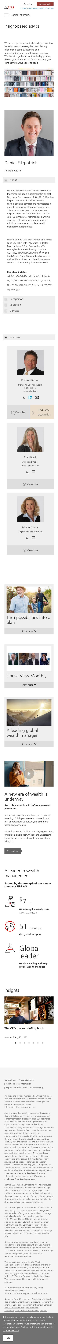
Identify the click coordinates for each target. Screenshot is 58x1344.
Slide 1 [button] (15, 1043)
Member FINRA (16, 1219)
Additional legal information (18, 1084)
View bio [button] (22, 413)
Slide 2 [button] (20, 1043)
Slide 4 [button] (29, 1043)
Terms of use (10, 1080)
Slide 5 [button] (33, 1043)
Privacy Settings (36, 1088)
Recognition (16, 299)
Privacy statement (26, 1080)
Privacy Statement (32, 1324)
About (13, 180)
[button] (36, 396)
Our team (15, 337)
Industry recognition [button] (45, 412)
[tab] (15, 1043)
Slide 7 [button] (42, 1043)
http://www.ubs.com (25, 1107)
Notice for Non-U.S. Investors (17, 1299)
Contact (14, 310)
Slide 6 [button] (37, 1043)
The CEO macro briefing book (24, 1028)
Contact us (27, 4)
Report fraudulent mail (16, 1088)
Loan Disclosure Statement (27, 1310)
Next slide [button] (49, 1013)
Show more (29, 632)
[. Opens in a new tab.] (9, 7)
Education (15, 304)
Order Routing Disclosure (29, 1302)
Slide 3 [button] (24, 1043)
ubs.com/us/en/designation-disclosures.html (27, 1293)
